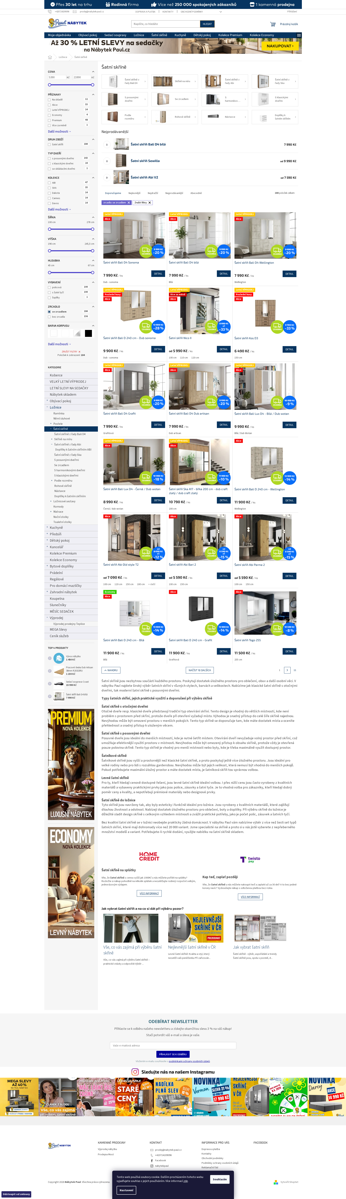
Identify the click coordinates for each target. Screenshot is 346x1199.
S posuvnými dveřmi (66, 460)
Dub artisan (175, 433)
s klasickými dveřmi (70, 163)
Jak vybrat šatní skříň (251, 947)
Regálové (57, 579)
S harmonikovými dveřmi (69, 470)
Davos (70, 203)
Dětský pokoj (59, 540)
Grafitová (108, 433)
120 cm (195, 358)
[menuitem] (59, 35)
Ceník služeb (59, 636)
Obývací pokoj (60, 401)
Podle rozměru (63, 481)
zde (185, 1181)
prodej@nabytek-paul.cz (168, 1150)
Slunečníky (58, 605)
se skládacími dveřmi (70, 169)
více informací (149, 893)
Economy (70, 115)
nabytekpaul (162, 1166)
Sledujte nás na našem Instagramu (178, 1071)
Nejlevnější (134, 193)
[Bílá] (54, 333)
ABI (70, 183)
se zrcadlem (70, 312)
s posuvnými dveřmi (70, 158)
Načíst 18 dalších (200, 670)
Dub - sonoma (110, 282)
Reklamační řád (210, 1167)
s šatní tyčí (70, 292)
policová (70, 287)
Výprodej (56, 617)
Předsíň (55, 534)
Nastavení (126, 1190)
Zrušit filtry (69, 352)
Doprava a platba (145, 11)
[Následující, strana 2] (287, 670)
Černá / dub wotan (113, 509)
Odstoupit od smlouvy (16, 1194)
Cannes (70, 198)
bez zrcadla (70, 317)
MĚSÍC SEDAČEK (62, 611)
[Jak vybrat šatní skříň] (260, 928)
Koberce (56, 375)
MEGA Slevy (58, 629)
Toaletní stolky (62, 522)
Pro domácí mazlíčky (66, 585)
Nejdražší (153, 193)
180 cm (141, 584)
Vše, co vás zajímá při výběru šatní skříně (132, 950)
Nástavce (59, 491)
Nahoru (113, 670)
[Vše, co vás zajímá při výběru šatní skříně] (131, 928)
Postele (58, 424)
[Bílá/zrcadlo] (77, 333)
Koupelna (57, 598)
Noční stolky (60, 517)
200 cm (173, 509)
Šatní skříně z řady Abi (67, 445)
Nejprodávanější (174, 193)
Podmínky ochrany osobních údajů (220, 1163)
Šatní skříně (60, 429)
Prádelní (56, 572)
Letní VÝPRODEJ (70, 110)
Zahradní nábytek (63, 592)
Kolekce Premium (63, 553)
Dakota (70, 193)
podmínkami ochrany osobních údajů (189, 1061)
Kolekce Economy (63, 560)
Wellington (240, 282)
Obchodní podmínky (192, 11)
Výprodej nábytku (107, 1149)
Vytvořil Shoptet (289, 1182)
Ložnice (55, 407)
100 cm (173, 358)
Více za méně (70, 125)
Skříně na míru (63, 439)
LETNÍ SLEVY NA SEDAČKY (69, 388)
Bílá (171, 282)
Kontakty (168, 11)
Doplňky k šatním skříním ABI (73, 450)
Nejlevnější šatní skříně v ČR (192, 947)
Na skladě (70, 100)
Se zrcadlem (61, 465)
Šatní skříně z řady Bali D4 (70, 434)
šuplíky (70, 297)
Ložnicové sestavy (64, 501)
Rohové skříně (63, 486)
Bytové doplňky (62, 566)
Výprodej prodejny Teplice (69, 624)
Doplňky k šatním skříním (70, 496)
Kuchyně (56, 527)
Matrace (58, 512)
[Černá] (88, 333)
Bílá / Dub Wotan (243, 433)
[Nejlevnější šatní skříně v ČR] (195, 928)
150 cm (238, 358)
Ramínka (58, 413)
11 (295, 670)
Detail (158, 273)
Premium (70, 120)
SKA (70, 188)
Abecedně (196, 193)
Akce (70, 105)
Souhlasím (220, 1179)
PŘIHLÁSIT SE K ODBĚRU (173, 1054)
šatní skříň (70, 144)
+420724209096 (163, 1155)
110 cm (184, 358)
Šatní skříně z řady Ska (67, 455)
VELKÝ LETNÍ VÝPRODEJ (68, 381)
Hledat (207, 23)
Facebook (160, 1160)
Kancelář (56, 547)
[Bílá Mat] (65, 333)
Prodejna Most (106, 1154)
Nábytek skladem (63, 394)
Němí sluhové (61, 419)
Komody (58, 507)
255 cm (238, 660)
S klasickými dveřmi (66, 476)
